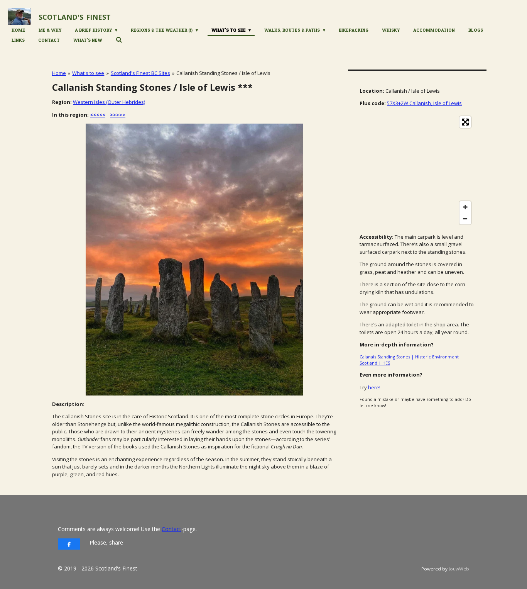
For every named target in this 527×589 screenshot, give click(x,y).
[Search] (119, 39)
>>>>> (117, 114)
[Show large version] (194, 259)
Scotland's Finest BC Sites (140, 73)
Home (59, 73)
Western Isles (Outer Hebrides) (109, 101)
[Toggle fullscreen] (465, 122)
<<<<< (97, 114)
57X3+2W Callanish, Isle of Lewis (424, 103)
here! (374, 387)
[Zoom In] (465, 207)
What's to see (88, 73)
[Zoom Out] (465, 218)
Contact (171, 529)
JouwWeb (459, 569)
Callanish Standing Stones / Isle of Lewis (223, 73)
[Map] (417, 170)
